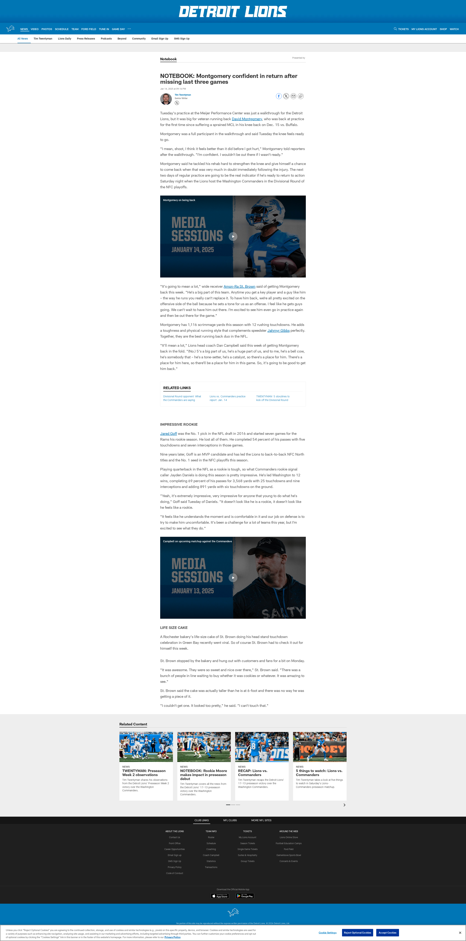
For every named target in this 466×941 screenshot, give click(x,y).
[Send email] (293, 98)
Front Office (174, 843)
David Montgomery (247, 119)
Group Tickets (247, 861)
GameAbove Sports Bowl (289, 855)
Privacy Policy (174, 867)
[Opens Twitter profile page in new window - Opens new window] (177, 103)
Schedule (211, 843)
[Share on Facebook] (279, 98)
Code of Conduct (174, 873)
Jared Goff (168, 433)
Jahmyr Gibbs (278, 330)
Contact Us (174, 837)
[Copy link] (301, 96)
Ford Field (288, 849)
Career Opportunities (174, 849)
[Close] (460, 933)
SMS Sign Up (174, 861)
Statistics (211, 861)
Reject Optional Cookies (357, 932)
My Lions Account (247, 837)
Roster (211, 837)
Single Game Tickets (248, 849)
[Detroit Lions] (233, 913)
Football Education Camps (289, 843)
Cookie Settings (328, 932)
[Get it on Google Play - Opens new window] (245, 897)
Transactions (211, 867)
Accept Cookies (387, 932)
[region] (233, 933)
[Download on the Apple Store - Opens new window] (220, 896)
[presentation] (345, 805)
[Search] (395, 28)
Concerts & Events (289, 861)
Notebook (168, 59)
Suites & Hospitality (247, 855)
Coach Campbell (211, 855)
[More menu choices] (129, 28)
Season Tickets (247, 843)
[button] (233, 236)
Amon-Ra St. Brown (239, 286)
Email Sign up (174, 855)
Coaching (211, 849)
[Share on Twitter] (286, 98)
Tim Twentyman (183, 94)
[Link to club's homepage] (10, 28)
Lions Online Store (289, 837)
